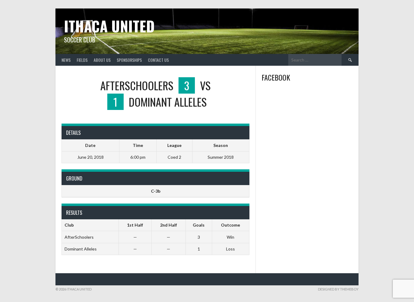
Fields (82, 60)
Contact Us (158, 60)
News (66, 60)
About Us (102, 60)
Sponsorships (129, 60)
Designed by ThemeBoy (338, 289)
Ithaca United (109, 26)
